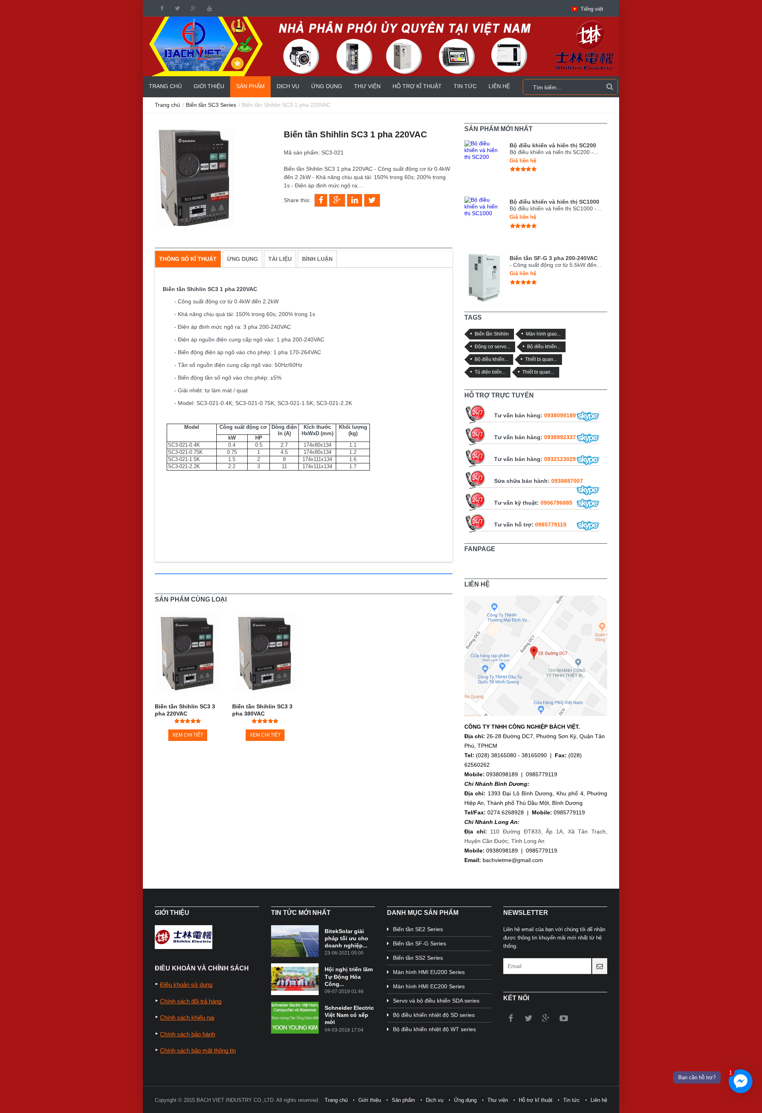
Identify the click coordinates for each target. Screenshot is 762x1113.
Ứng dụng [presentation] (242, 259)
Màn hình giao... (543, 333)
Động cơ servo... (492, 346)
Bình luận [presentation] (317, 259)
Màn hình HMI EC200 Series (429, 986)
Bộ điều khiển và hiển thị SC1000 (554, 202)
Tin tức (465, 86)
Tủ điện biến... (490, 371)
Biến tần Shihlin (492, 333)
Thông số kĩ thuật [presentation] (188, 259)
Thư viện (367, 86)
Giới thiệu (209, 86)
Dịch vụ (288, 86)
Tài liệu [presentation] (280, 259)
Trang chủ (165, 86)
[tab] (188, 259)
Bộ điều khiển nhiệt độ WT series (434, 1029)
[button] (587, 8)
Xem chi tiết (187, 735)
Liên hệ (499, 86)
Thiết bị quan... (541, 359)
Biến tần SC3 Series (211, 105)
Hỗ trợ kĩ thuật (417, 86)
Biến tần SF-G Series (419, 943)
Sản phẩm (250, 86)
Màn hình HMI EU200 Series (429, 972)
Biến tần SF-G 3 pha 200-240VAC (554, 258)
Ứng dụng (326, 86)
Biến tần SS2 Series (418, 958)
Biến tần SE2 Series (418, 929)
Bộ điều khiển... (543, 346)
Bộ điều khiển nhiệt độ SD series (434, 1015)
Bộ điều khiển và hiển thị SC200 (553, 145)
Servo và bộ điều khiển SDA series (436, 1000)
